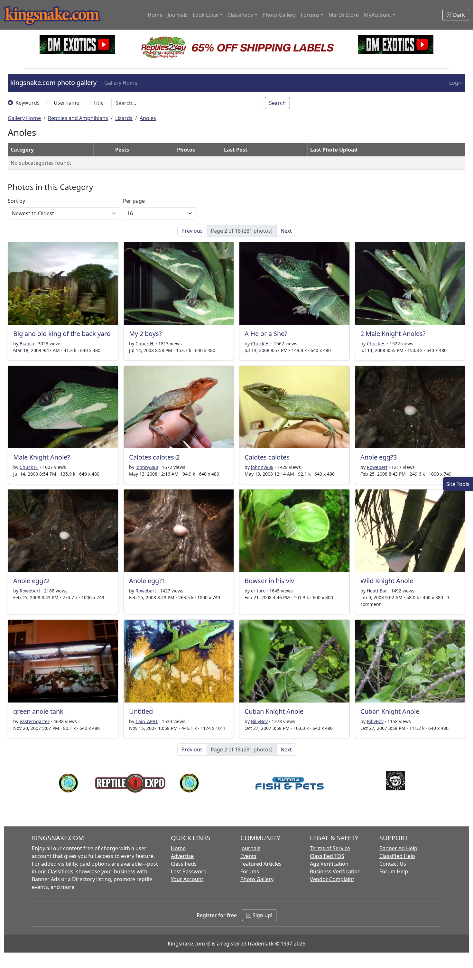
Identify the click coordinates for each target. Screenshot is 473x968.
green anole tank (38, 711)
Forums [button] (310, 14)
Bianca (27, 343)
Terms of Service (330, 848)
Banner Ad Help (398, 848)
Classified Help (397, 856)
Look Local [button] (205, 14)
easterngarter (35, 721)
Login (456, 82)
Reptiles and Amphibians (78, 118)
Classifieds (184, 863)
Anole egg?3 (378, 457)
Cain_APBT (146, 721)
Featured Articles (261, 863)
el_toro (258, 591)
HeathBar (377, 591)
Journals (178, 14)
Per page (134, 200)
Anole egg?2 (31, 580)
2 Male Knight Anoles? (393, 333)
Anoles (148, 118)
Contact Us (392, 863)
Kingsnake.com (186, 943)
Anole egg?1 (147, 580)
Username (66, 102)
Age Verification (329, 863)
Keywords (27, 102)
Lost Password (189, 871)
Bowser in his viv (269, 580)
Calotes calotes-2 (154, 457)
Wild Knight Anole (386, 580)
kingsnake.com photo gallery (53, 82)
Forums (249, 871)
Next (286, 230)
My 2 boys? (145, 333)
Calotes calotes (267, 457)
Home (155, 14)
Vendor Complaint (332, 879)
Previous (192, 230)
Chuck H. (144, 343)
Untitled (141, 711)
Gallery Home (120, 82)
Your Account (187, 879)
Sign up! (261, 915)
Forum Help (393, 871)
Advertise (182, 856)
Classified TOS (327, 856)
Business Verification (335, 871)
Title (98, 102)
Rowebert (377, 467)
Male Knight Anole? (41, 457)
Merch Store (344, 14)
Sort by (16, 200)
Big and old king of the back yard (62, 333)
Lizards (124, 118)
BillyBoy (259, 721)
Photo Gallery (279, 14)
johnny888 (146, 467)
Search (277, 103)
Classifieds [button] (240, 14)
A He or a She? (266, 333)
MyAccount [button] (377, 14)
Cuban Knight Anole (274, 711)
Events (248, 856)
